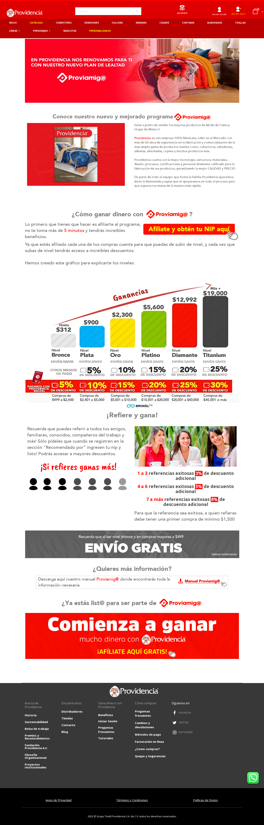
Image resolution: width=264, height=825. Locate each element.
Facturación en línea (149, 742)
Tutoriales (105, 738)
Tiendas (67, 718)
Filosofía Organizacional (35, 756)
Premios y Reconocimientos (37, 736)
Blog (64, 732)
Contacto (68, 725)
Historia (31, 715)
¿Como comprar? (147, 749)
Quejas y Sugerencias (150, 756)
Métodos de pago (148, 734)
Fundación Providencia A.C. (36, 746)
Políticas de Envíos (205, 800)
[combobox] (108, 11)
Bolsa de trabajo (37, 729)
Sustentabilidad (36, 722)
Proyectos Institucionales (35, 765)
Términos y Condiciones (132, 800)
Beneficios (105, 715)
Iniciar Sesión (107, 721)
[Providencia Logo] (23, 13)
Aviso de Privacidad (59, 800)
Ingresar (219, 8)
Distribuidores (72, 711)
